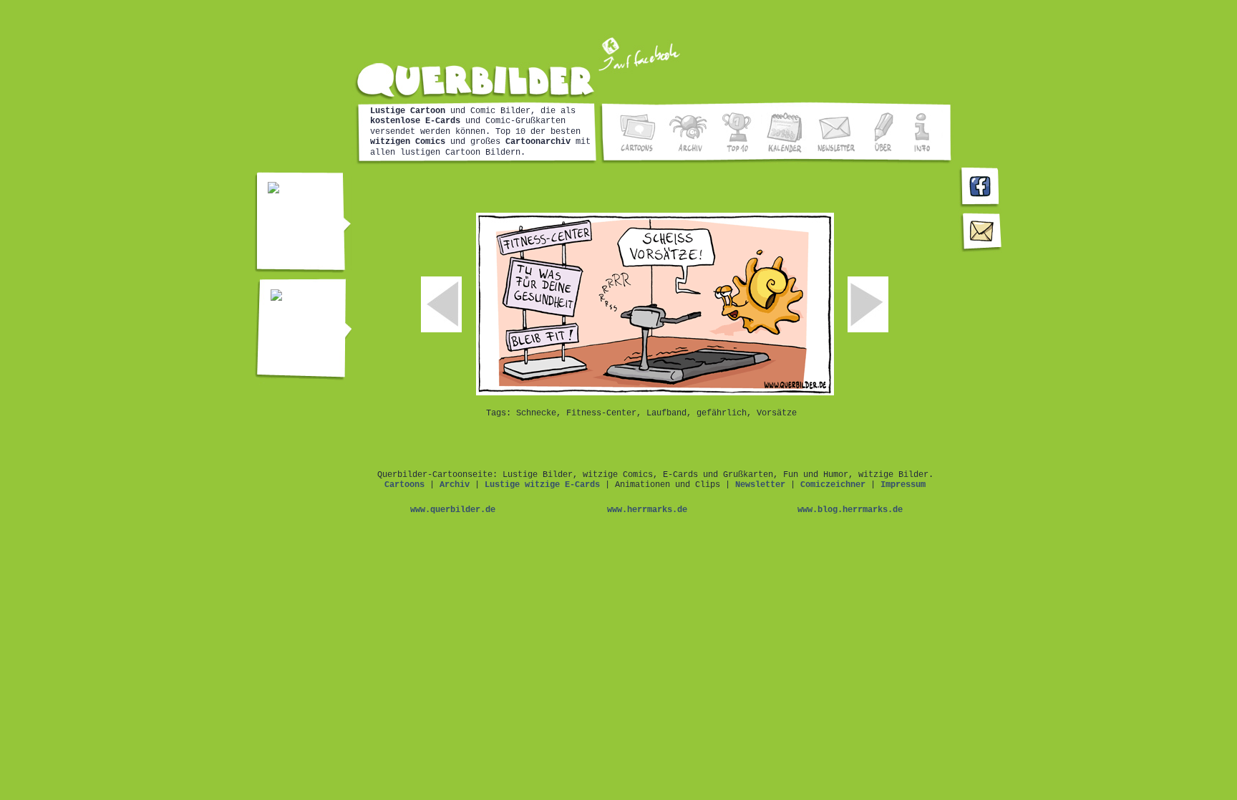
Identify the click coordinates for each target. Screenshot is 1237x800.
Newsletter (760, 485)
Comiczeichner (832, 485)
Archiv (455, 485)
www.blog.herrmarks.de (850, 510)
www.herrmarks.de (647, 510)
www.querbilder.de (452, 510)
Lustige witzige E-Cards (542, 485)
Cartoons (404, 485)
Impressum (903, 485)
